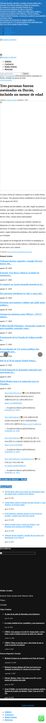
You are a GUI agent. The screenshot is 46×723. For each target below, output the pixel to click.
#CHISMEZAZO (27, 459)
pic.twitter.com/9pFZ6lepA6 (15, 466)
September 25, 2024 (12, 410)
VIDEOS (8, 712)
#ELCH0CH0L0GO (12, 459)
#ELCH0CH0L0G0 (12, 417)
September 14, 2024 (12, 472)
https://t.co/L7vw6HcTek (32, 424)
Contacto (9, 714)
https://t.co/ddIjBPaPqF (13, 403)
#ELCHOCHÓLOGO (13, 393)
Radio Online (11, 717)
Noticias (9, 720)
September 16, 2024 (12, 452)
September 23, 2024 (12, 431)
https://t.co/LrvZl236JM (13, 445)
